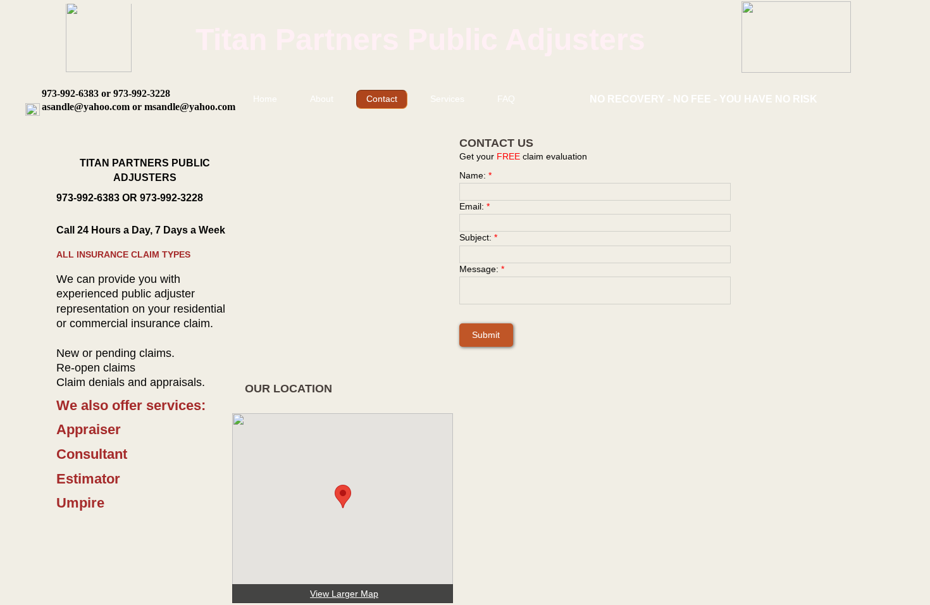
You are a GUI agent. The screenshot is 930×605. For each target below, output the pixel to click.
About (321, 99)
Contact (381, 99)
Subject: (478, 237)
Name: (475, 175)
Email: (474, 206)
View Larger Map (344, 594)
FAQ (506, 99)
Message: (481, 269)
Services (447, 99)
